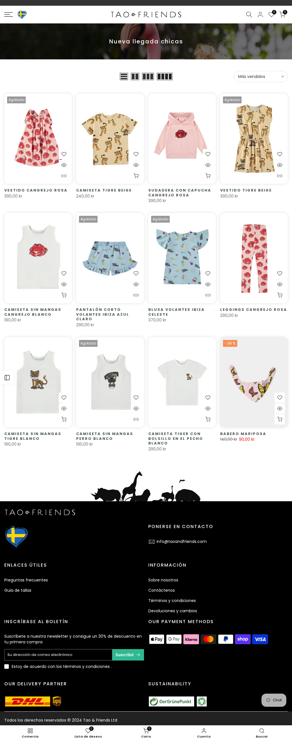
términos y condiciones (86, 666)
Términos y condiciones (172, 600)
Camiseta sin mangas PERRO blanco (104, 436)
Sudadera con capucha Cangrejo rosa (179, 193)
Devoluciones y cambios (172, 611)
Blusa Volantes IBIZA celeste (176, 312)
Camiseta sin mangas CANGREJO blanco (32, 312)
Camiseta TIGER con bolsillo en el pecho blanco (175, 438)
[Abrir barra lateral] (7, 377)
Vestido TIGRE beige (246, 190)
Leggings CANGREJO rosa (253, 309)
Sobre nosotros (163, 580)
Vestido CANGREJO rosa (36, 190)
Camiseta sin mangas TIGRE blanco (32, 436)
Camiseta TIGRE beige (104, 190)
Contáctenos (161, 590)
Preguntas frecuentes (26, 580)
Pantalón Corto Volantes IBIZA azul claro (102, 314)
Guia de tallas (17, 590)
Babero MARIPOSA (243, 433)
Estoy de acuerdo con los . (62, 666)
